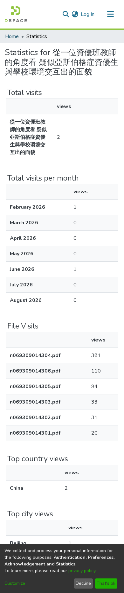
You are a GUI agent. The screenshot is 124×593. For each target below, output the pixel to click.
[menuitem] (75, 14)
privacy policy (81, 571)
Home (12, 36)
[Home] (16, 14)
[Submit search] (66, 14)
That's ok (106, 583)
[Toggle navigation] (110, 14)
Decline (83, 583)
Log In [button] (88, 14)
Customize (14, 583)
